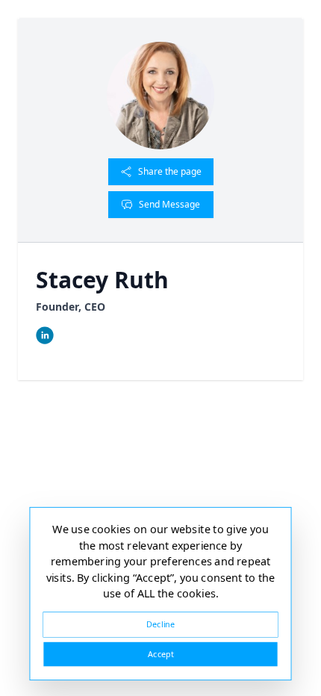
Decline (160, 624)
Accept (160, 653)
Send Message (169, 204)
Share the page (170, 171)
